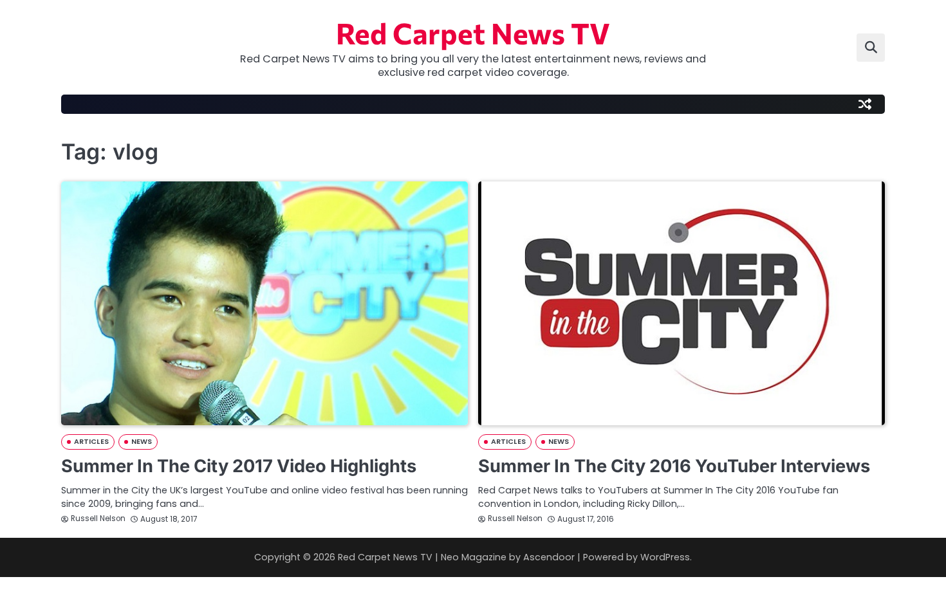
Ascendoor (549, 557)
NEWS (141, 441)
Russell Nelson (98, 518)
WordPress (665, 557)
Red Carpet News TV (473, 32)
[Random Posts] (865, 104)
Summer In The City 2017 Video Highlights (238, 466)
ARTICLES (91, 441)
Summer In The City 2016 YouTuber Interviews (674, 466)
